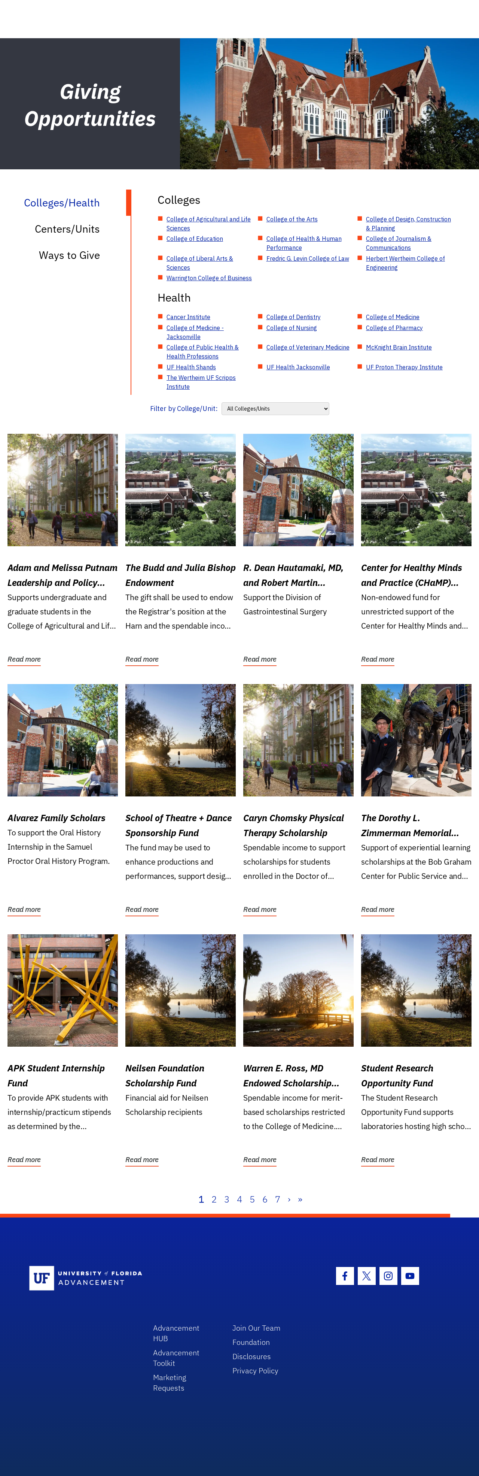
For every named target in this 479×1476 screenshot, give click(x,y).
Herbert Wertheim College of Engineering (405, 263)
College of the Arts (292, 219)
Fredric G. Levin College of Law (307, 258)
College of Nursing (291, 328)
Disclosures (251, 1356)
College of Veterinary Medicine (308, 347)
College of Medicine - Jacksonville (195, 332)
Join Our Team (256, 1328)
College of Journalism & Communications (398, 243)
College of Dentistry (293, 317)
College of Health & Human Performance (304, 243)
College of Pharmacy (394, 328)
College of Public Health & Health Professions (203, 352)
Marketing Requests (169, 1382)
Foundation (251, 1342)
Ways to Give (69, 255)
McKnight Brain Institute (399, 347)
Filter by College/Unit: (184, 408)
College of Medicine (392, 317)
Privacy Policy (255, 1370)
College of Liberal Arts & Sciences (200, 263)
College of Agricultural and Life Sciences (209, 223)
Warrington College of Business (209, 278)
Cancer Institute (188, 317)
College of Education (195, 238)
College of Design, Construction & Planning (408, 223)
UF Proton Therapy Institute (404, 367)
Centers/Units (67, 229)
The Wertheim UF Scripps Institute (201, 382)
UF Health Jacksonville (298, 367)
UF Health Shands (191, 367)
